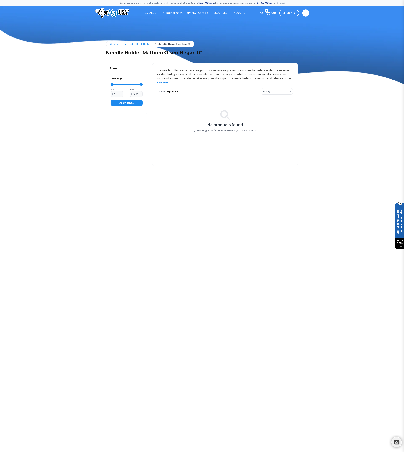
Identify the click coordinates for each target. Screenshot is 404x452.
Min (112, 89)
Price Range (115, 78)
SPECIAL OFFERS (197, 13)
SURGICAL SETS (173, 13)
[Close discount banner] (400, 203)
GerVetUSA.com (206, 2)
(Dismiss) (280, 2)
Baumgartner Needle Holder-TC (137, 44)
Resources (219, 13)
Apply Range (126, 102)
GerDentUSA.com (265, 2)
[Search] (261, 13)
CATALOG (151, 13)
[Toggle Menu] (305, 13)
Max (132, 89)
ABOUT (238, 13)
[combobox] (277, 91)
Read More (162, 82)
